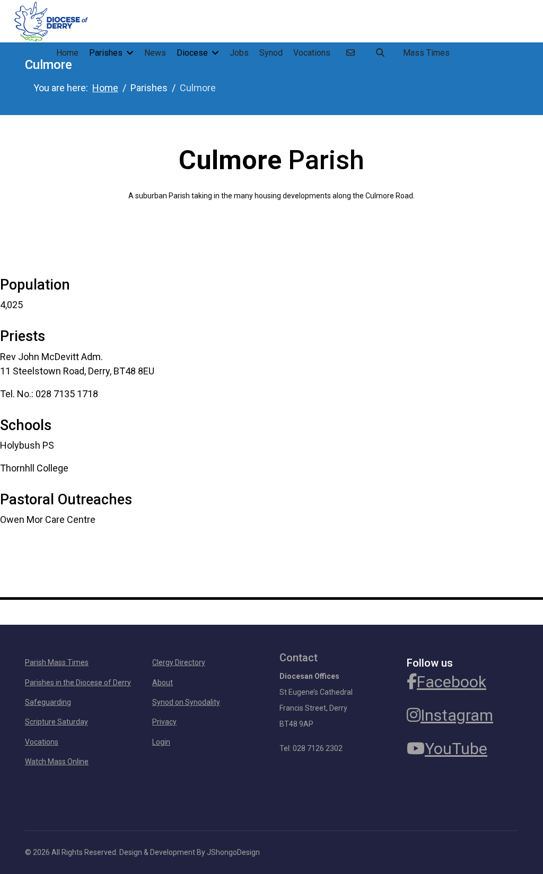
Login (161, 742)
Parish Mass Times (57, 662)
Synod (271, 53)
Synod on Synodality (186, 702)
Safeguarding (48, 702)
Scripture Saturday (56, 722)
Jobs (239, 53)
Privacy (164, 722)
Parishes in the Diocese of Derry (78, 682)
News (155, 53)
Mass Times (426, 53)
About (162, 682)
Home (67, 53)
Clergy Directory (178, 662)
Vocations (311, 53)
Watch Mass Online (57, 761)
